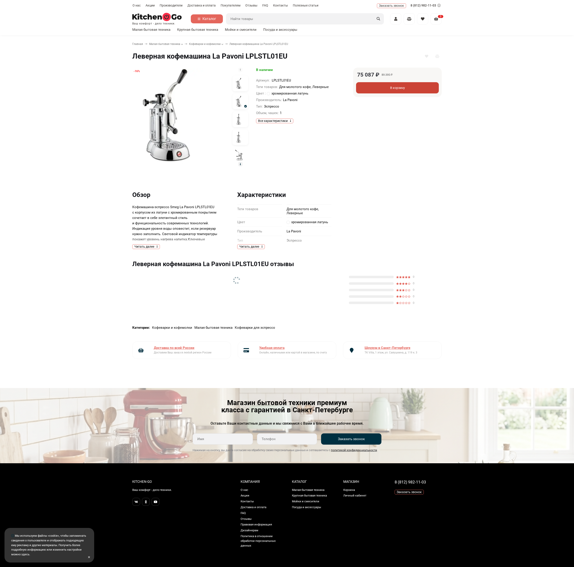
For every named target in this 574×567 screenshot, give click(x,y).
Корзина (349, 490)
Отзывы (251, 5)
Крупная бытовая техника (197, 30)
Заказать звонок (351, 439)
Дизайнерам (249, 530)
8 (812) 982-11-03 (424, 5)
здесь (25, 554)
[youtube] (155, 502)
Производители (171, 5)
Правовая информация (256, 524)
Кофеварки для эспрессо (255, 328)
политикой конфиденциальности (354, 450)
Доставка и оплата (201, 5)
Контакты (280, 5)
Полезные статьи (305, 5)
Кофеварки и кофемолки (205, 44)
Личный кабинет (354, 495)
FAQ (265, 5)
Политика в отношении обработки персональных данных (258, 540)
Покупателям (230, 5)
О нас (137, 5)
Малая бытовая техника (151, 30)
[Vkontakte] (136, 502)
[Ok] (146, 502)
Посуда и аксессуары (280, 30)
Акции (150, 5)
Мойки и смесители (241, 30)
